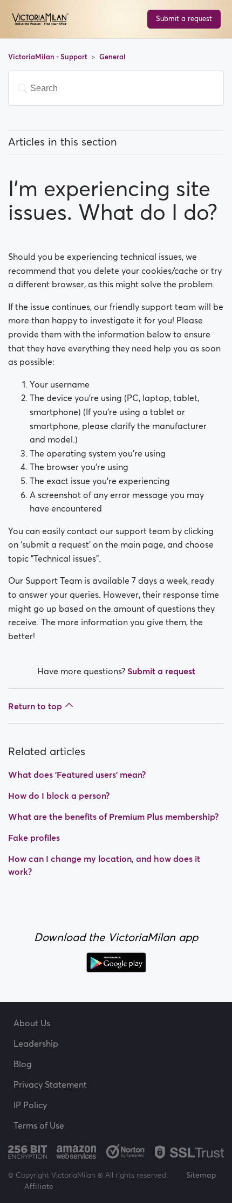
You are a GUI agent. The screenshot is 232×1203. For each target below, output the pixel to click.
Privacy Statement (50, 1084)
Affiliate (38, 1186)
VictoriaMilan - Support (48, 56)
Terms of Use (38, 1125)
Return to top (35, 706)
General (112, 56)
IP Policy (30, 1105)
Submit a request (184, 18)
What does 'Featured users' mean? (77, 774)
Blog (22, 1064)
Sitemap (201, 1175)
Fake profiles (34, 837)
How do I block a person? (59, 795)
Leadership (35, 1043)
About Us (31, 1023)
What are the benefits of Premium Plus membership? (113, 816)
